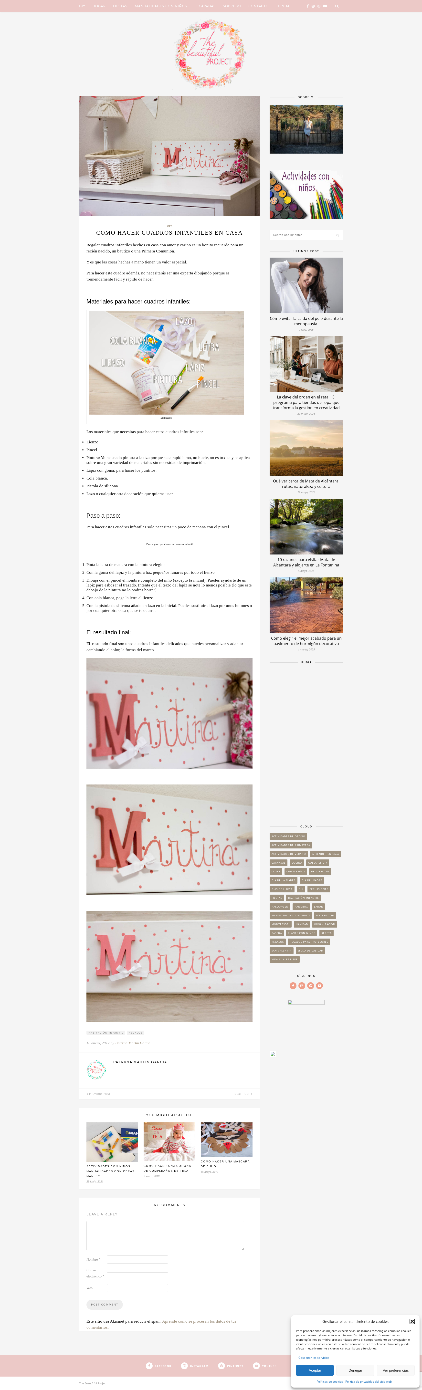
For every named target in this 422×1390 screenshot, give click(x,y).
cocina (297, 862)
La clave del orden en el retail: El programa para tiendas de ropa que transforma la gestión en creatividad (306, 402)
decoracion (320, 871)
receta (326, 933)
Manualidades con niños (161, 6)
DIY (82, 6)
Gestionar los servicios (313, 1358)
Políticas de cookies (329, 1382)
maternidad (325, 915)
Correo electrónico (95, 1273)
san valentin (282, 950)
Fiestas (120, 6)
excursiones (318, 889)
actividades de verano (289, 854)
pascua (277, 933)
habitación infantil (106, 1032)
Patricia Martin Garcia (132, 1043)
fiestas (277, 897)
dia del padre (312, 880)
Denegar (355, 1370)
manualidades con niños (291, 915)
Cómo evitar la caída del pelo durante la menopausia (306, 321)
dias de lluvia (282, 889)
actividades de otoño (288, 836)
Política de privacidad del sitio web (368, 1382)
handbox (301, 906)
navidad (302, 924)
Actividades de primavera (291, 845)
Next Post (242, 1094)
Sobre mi (232, 6)
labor (318, 906)
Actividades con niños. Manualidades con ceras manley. (110, 1171)
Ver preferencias (396, 1370)
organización (324, 924)
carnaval (278, 862)
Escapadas (205, 6)
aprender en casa (325, 854)
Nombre (93, 1259)
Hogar (99, 6)
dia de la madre (283, 880)
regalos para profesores (309, 941)
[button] (412, 1321)
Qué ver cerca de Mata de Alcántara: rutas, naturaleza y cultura (306, 483)
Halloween (280, 906)
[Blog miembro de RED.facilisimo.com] (273, 1055)
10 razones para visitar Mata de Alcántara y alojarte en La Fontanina (306, 562)
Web (89, 1288)
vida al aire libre (285, 959)
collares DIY (317, 862)
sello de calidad (310, 950)
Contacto (258, 6)
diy (301, 889)
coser (276, 871)
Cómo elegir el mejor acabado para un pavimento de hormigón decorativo (306, 641)
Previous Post (99, 1094)
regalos (136, 1032)
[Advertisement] (306, 742)
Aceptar (315, 1370)
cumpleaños (295, 871)
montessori (281, 924)
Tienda (283, 6)
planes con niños (301, 933)
